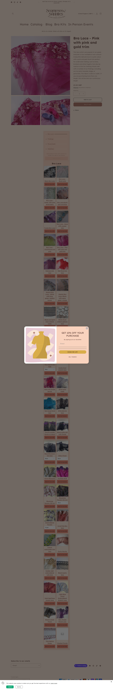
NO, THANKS (73, 357)
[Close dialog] (87, 328)
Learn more (54, 683)
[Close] (111, 682)
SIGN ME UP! (73, 352)
